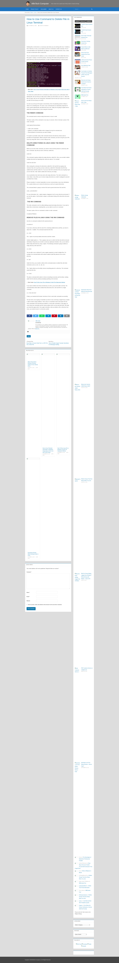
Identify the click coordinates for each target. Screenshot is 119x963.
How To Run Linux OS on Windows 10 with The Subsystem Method (49, 282)
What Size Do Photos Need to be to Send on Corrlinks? (86, 82)
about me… (37, 328)
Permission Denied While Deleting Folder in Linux (33, 554)
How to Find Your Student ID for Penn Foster (85, 54)
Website (28, 600)
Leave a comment (44, 25)
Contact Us (59, 9)
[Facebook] (84, 944)
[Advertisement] (48, 35)
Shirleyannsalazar (83, 894)
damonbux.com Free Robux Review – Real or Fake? (86, 764)
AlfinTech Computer (40, 3)
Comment (29, 572)
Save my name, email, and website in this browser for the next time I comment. (45, 604)
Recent (77, 21)
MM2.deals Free (84, 95)
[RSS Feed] (79, 944)
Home (27, 9)
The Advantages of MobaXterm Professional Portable (85, 859)
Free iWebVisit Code (85, 65)
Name (28, 592)
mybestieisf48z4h (83, 885)
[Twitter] (89, 944)
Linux (28, 336)
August (80, 905)
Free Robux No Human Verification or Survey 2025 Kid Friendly (86, 89)
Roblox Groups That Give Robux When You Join (85, 877)
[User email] (28, 331)
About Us (51, 9)
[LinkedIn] (83, 946)
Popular (83, 21)
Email (28, 596)
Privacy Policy (34, 9)
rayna (80, 900)
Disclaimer (43, 9)
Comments (88, 21)
